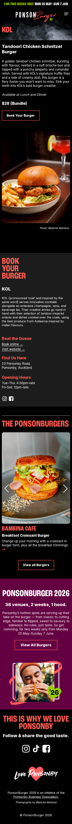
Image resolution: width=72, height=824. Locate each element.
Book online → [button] (12, 344)
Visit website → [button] (13, 349)
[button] (66, 14)
